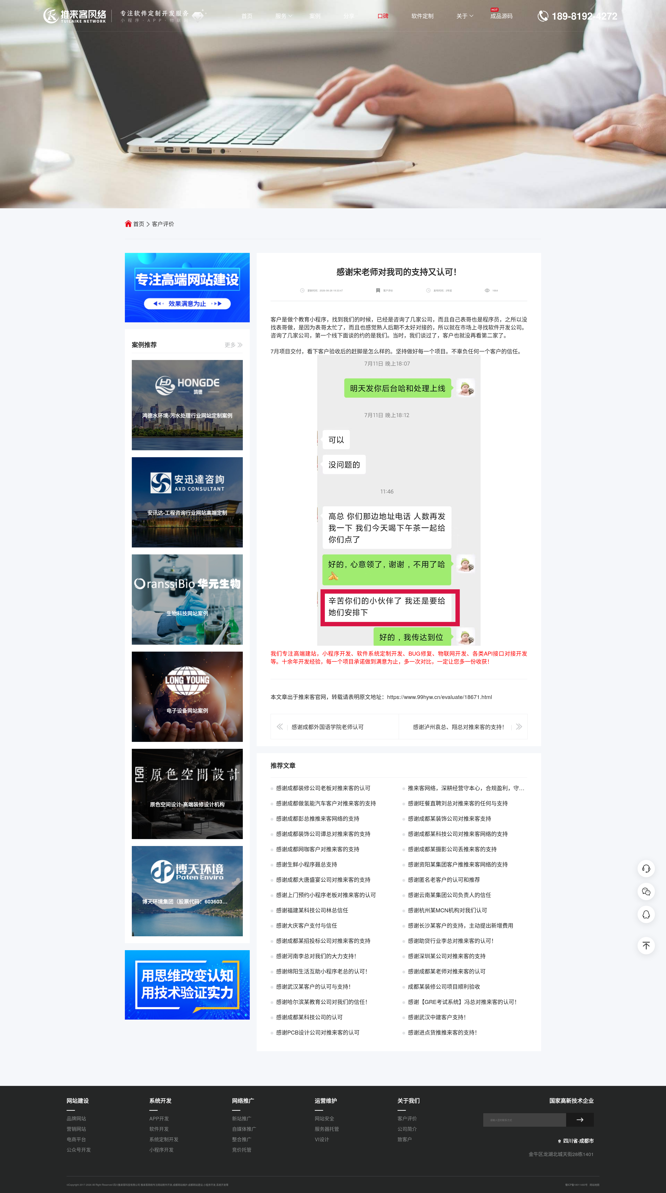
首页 (138, 224)
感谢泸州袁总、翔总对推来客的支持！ (460, 727)
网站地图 (594, 1184)
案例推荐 (144, 344)
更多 (231, 345)
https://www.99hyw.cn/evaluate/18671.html (439, 697)
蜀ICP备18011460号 (576, 1184)
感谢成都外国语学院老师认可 (328, 727)
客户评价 (163, 224)
